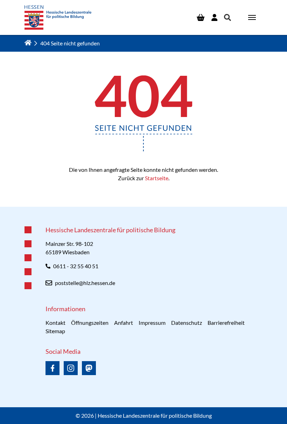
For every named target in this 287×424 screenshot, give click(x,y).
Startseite (156, 178)
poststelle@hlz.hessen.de (85, 282)
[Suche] (227, 17)
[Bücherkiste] (200, 17)
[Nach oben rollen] (143, 207)
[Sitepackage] (57, 17)
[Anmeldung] (214, 17)
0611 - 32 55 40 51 (75, 266)
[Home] (27, 42)
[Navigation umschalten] (252, 17)
